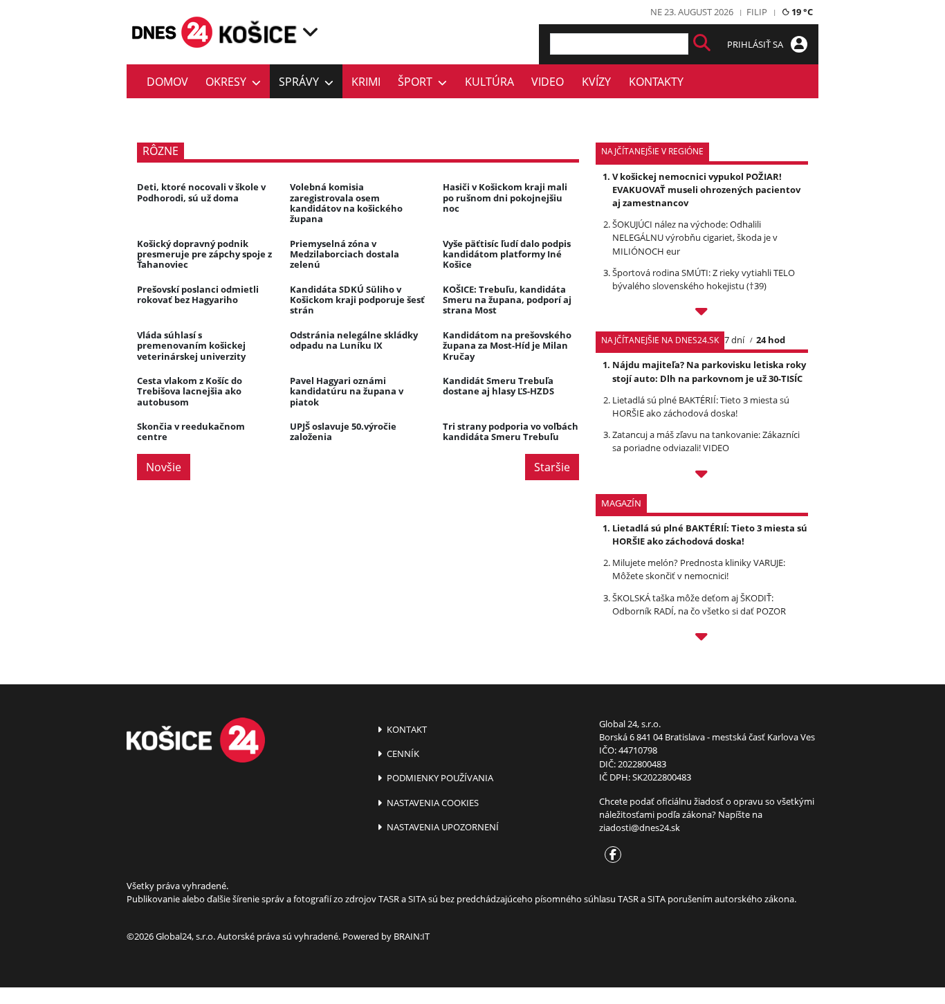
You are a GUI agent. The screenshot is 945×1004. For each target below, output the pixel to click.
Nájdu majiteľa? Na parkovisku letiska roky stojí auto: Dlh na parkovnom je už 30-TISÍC (709, 371)
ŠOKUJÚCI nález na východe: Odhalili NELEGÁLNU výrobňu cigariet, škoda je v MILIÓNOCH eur (695, 237)
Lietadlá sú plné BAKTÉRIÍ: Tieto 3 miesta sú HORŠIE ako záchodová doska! (700, 406)
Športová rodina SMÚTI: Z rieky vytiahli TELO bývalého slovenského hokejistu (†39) (703, 279)
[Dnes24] (258, 32)
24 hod (770, 340)
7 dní (734, 340)
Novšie (163, 467)
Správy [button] (301, 81)
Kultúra (489, 81)
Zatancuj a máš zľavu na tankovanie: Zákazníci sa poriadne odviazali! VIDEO (706, 441)
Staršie (552, 467)
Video (547, 81)
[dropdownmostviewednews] (702, 313)
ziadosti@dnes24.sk (639, 827)
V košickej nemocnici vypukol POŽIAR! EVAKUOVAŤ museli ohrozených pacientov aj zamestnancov (706, 189)
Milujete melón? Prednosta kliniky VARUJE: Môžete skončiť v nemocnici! (698, 569)
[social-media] (610, 855)
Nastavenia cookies (432, 802)
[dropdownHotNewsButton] (702, 638)
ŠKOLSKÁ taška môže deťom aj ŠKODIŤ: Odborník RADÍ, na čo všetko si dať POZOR (699, 604)
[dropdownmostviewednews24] (702, 476)
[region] (310, 31)
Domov (167, 81)
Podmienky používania (439, 778)
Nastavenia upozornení (442, 827)
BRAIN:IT (412, 936)
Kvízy (596, 81)
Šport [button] (418, 81)
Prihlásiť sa (756, 44)
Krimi (365, 81)
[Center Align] (702, 44)
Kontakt (406, 729)
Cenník (402, 753)
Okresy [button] (228, 81)
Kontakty (656, 81)
